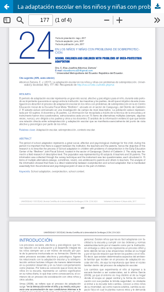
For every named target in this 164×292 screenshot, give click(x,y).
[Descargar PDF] (157, 6)
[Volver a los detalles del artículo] (6, 6)
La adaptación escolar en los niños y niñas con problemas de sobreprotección (90, 7)
